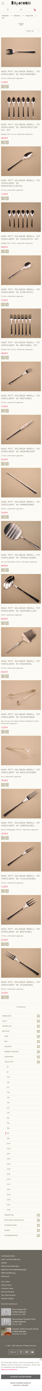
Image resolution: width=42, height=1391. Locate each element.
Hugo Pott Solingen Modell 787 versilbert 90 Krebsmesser (20, 450)
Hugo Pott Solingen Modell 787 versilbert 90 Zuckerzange (20, 715)
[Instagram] (26, 1351)
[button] (3, 86)
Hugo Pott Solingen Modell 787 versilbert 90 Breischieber (20, 771)
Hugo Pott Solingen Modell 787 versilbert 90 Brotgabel (20, 930)
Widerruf (13, 1352)
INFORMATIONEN (8, 1256)
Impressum (5, 1276)
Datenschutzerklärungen (10, 1266)
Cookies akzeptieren (20, 1377)
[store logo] (21, 5)
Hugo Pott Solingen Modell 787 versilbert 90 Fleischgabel (20, 877)
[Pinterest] (21, 1352)
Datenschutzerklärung (9, 1369)
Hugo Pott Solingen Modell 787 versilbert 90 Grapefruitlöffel (20, 183)
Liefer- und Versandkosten (10, 1259)
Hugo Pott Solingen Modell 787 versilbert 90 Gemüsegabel (20, 824)
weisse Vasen (6, 1285)
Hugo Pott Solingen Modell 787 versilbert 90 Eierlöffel (20, 290)
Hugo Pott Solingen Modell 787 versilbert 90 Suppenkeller (20, 609)
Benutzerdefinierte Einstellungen (20, 1384)
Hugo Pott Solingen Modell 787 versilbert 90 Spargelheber (20, 556)
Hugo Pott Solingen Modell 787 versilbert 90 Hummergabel (20, 503)
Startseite (5, 16)
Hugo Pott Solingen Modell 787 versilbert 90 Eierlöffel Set (20, 237)
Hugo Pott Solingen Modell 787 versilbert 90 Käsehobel (20, 662)
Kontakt (4, 1263)
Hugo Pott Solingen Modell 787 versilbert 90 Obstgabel (20, 397)
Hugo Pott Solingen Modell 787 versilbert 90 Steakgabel (20, 983)
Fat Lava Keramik (7, 1292)
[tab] (21, 9)
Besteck (17, 16)
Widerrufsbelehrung (8, 1273)
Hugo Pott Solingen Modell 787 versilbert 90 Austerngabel (20, 72)
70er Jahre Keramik (8, 1295)
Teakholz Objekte (7, 1298)
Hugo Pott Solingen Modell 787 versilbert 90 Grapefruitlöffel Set (20, 127)
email (32, 1352)
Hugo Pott (29, 16)
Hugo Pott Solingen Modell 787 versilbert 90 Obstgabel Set (20, 344)
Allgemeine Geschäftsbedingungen (14, 1269)
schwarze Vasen (7, 1288)
